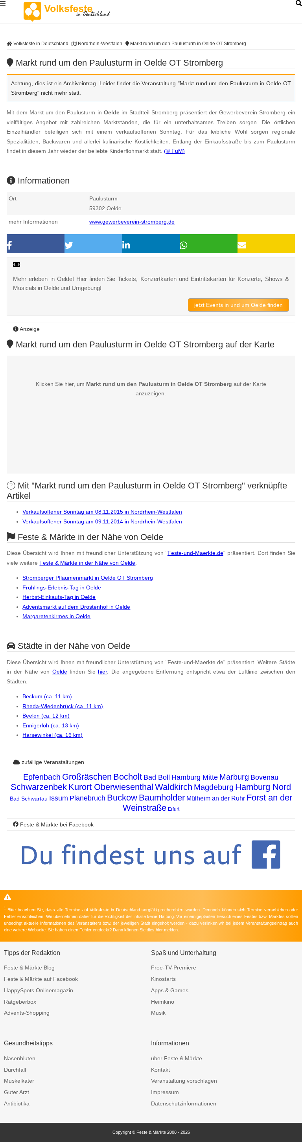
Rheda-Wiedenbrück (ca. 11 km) (62, 706)
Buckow (122, 797)
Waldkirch (173, 787)
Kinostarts (163, 979)
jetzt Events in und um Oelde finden (238, 305)
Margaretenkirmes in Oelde (56, 616)
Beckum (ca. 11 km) (47, 696)
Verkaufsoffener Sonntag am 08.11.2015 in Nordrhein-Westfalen (102, 512)
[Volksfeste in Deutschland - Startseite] (79, 12)
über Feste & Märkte (176, 1058)
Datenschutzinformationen (183, 1103)
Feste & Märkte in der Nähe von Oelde (87, 563)
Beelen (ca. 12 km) (46, 715)
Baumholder (162, 797)
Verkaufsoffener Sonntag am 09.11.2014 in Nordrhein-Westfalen (102, 521)
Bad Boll (157, 777)
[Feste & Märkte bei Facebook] (151, 875)
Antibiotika (16, 1103)
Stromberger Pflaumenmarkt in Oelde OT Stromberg (87, 578)
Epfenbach (42, 777)
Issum (58, 798)
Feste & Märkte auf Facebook (41, 979)
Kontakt (160, 1070)
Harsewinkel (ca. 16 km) (52, 735)
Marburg (234, 777)
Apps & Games (169, 990)
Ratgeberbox (20, 1002)
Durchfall (15, 1070)
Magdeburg (214, 787)
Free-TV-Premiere (173, 967)
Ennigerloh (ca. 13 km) (50, 725)
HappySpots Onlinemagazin (38, 990)
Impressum (165, 1092)
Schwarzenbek (39, 787)
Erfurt (173, 809)
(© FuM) (174, 151)
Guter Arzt (16, 1092)
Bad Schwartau (29, 798)
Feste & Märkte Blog (29, 967)
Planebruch (87, 798)
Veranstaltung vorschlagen (184, 1081)
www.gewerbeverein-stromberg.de (132, 221)
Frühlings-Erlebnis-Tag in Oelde (61, 587)
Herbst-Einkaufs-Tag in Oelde (59, 597)
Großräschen (87, 777)
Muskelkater (19, 1081)
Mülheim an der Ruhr (215, 798)
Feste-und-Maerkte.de (195, 553)
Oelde (59, 671)
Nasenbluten (19, 1058)
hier (102, 671)
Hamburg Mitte (194, 777)
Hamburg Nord (263, 787)
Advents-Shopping (27, 1013)
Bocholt (127, 777)
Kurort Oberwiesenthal (110, 787)
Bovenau (264, 777)
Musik (158, 1013)
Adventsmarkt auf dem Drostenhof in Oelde (76, 607)
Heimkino (162, 1002)
